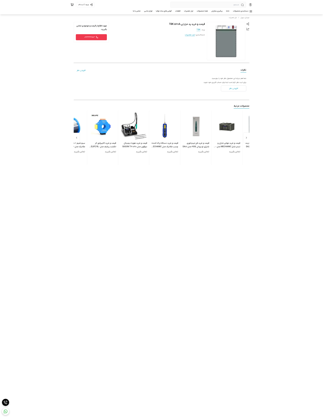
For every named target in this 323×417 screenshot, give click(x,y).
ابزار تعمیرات (233, 18)
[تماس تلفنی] (5, 402)
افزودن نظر (81, 70)
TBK (198, 30)
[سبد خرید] (72, 4)
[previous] (246, 138)
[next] (77, 138)
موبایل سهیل (244, 18)
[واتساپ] (5, 411)
